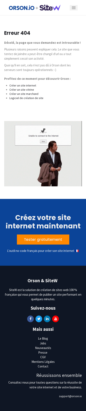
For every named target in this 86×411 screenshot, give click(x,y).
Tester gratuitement (43, 239)
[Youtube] (55, 319)
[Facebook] (30, 319)
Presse (42, 352)
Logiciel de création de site (26, 98)
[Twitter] (38, 319)
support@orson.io (70, 396)
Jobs (43, 343)
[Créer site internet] (34, 7)
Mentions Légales (43, 362)
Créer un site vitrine (21, 89)
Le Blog (43, 338)
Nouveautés (43, 348)
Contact (43, 366)
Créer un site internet (22, 85)
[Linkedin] (47, 319)
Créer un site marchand (23, 94)
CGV (43, 357)
